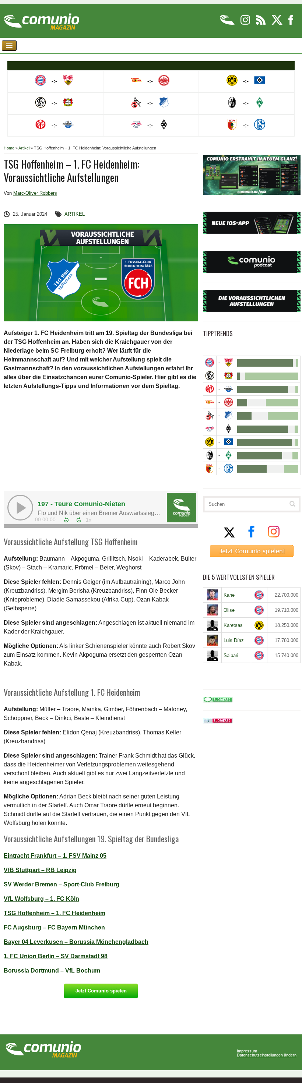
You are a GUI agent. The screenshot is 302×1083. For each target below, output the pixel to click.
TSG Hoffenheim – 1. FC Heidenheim (54, 913)
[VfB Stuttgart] (228, 362)
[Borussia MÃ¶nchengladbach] (228, 428)
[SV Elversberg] (209, 375)
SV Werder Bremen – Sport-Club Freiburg (61, 884)
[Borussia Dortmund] (209, 442)
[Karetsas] (212, 625)
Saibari (231, 655)
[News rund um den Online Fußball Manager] (41, 19)
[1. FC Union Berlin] (209, 402)
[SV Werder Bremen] (228, 455)
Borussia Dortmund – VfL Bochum (52, 970)
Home (9, 148)
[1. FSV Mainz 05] (209, 389)
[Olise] (212, 609)
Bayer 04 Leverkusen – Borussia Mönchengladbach (76, 942)
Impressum (247, 1051)
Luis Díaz (234, 640)
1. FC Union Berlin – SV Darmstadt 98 (56, 956)
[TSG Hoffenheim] (228, 415)
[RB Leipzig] (209, 428)
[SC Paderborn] (228, 389)
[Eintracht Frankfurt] (228, 402)
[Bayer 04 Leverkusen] (228, 375)
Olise (229, 610)
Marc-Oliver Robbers (35, 193)
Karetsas (233, 625)
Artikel (23, 148)
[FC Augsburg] (209, 468)
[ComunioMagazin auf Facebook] (291, 23)
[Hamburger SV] (228, 442)
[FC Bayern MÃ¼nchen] (209, 362)
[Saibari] (212, 655)
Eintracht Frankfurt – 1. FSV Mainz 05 (55, 856)
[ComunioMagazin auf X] (277, 23)
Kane (229, 595)
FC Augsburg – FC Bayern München (54, 927)
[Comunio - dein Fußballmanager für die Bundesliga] (228, 23)
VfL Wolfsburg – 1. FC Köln (41, 899)
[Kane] (212, 594)
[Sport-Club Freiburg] (209, 455)
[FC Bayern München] (259, 595)
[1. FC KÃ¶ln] (209, 415)
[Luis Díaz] (212, 640)
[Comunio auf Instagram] (245, 23)
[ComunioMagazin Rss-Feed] (261, 23)
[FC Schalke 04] (228, 468)
